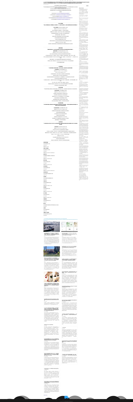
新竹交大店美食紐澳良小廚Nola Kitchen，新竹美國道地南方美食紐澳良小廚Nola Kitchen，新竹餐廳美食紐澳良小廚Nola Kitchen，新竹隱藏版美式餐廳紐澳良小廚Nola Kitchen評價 (51, 354)
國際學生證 (80, 95)
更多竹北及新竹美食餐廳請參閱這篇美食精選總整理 (62, 13)
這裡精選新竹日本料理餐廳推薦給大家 (63, 16)
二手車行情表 (64, 327)
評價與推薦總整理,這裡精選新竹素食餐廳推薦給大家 (63, 19)
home (60, 0)
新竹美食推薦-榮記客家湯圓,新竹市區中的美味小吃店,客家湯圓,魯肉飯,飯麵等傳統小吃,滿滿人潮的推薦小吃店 (83, 147)
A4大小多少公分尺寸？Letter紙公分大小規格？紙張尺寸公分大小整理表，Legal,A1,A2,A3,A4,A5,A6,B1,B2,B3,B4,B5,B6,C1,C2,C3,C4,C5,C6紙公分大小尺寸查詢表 (69, 234)
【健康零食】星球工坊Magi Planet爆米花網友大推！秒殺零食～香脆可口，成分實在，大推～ (83, 166)
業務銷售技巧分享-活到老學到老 (48, 324)
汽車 (46, 301)
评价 (69, 0)
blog (72, 0)
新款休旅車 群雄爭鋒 (81, 111)
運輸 (67, 0)
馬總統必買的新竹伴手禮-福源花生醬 (83, 112)
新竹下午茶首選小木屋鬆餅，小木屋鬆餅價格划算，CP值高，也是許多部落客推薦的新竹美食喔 (83, 137)
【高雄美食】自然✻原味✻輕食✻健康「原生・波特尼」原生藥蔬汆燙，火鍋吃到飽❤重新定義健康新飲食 (69, 354)
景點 (65, 0)
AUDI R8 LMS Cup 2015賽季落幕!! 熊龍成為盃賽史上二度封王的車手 (51, 369)
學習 (46, 325)
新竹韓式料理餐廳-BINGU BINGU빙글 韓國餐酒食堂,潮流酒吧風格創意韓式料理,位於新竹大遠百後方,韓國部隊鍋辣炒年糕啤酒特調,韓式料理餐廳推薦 (51, 339)
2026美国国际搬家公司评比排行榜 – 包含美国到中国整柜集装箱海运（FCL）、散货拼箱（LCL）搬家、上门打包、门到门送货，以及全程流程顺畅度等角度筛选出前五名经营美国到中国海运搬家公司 (51, 234)
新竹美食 (47, 341)
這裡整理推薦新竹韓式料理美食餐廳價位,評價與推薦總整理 (63, 14)
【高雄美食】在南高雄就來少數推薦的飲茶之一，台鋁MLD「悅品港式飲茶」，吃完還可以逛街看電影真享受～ (69, 315)
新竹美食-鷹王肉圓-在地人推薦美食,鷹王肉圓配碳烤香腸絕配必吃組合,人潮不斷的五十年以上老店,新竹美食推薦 (69, 341)
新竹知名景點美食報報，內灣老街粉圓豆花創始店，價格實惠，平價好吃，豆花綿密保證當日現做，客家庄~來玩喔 (69, 272)
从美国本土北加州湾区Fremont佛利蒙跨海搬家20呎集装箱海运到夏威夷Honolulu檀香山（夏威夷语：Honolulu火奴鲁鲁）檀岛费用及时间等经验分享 (69, 260)
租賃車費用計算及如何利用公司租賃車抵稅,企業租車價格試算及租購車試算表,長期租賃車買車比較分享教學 (51, 300)
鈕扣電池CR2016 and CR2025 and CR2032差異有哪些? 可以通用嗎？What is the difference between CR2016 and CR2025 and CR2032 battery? (69, 247)
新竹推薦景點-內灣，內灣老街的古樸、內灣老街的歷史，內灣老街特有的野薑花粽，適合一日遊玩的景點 (83, 140)
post (47, 4)
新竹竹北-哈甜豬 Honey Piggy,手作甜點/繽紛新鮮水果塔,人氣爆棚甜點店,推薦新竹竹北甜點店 (83, 134)
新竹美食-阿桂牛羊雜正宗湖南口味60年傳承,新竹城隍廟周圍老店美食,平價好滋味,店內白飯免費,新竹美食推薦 (83, 159)
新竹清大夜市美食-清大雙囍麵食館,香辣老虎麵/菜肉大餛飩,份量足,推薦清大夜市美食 (69, 300)
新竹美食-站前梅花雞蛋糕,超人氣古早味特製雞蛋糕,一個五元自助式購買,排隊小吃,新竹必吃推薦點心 (83, 156)
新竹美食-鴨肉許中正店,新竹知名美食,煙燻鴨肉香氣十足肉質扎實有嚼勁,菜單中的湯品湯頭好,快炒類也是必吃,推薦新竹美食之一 (51, 382)
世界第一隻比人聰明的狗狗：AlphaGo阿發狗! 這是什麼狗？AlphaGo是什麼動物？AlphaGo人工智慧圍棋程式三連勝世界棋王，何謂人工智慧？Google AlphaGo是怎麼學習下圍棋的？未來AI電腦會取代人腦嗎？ (83, 177)
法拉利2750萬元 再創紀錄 (82, 173)
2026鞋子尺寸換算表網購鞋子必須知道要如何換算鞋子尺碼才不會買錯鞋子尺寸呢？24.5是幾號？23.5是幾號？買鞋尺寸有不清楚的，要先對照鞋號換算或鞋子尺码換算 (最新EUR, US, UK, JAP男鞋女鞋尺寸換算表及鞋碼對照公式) (51, 284)
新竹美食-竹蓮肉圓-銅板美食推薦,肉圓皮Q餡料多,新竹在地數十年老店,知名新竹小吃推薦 (83, 97)
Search (87, 5)
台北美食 (47, 311)
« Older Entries (45, 395)
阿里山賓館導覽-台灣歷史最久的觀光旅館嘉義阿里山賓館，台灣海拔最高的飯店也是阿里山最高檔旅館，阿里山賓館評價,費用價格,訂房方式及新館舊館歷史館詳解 (83, 170)
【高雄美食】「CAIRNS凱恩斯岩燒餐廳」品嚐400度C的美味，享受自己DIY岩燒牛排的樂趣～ (83, 143)
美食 (62, 0)
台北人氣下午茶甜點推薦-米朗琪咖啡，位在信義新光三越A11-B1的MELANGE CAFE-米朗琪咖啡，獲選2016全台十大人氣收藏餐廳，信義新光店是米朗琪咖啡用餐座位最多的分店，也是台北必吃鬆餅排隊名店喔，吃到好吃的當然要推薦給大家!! (51, 309)
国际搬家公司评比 (59, 400)
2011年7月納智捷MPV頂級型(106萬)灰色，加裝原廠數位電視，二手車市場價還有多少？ (83, 108)
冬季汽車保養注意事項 (82, 113)
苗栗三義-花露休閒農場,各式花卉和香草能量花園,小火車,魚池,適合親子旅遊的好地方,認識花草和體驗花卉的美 (83, 100)
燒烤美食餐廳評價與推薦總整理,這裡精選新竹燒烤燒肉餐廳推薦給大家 (63, 17)
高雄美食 (64, 316)
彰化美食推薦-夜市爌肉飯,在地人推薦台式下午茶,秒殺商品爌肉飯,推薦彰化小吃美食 (69, 286)
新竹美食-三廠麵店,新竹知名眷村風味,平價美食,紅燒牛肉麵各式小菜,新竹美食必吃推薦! (83, 121)
